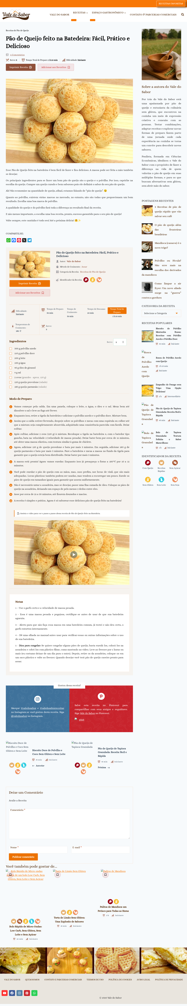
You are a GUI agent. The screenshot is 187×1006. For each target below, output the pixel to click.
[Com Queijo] (86, 279)
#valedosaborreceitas (52, 708)
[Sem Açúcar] (19, 921)
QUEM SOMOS (32, 979)
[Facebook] (13, 240)
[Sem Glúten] (92, 279)
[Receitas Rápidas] (13, 921)
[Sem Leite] (31, 921)
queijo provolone (30, 382)
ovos (30, 377)
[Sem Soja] (99, 279)
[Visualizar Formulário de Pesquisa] (182, 14)
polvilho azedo (25, 348)
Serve (110, 342)
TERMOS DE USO (95, 979)
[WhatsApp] (8, 240)
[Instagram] (19, 993)
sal (17, 372)
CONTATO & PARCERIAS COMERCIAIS (153, 14)
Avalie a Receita (18, 800)
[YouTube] (5, 993)
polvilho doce (24, 353)
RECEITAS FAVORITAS (171, 3)
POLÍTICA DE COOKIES (120, 979)
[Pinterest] (19, 240)
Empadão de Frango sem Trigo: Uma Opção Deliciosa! (168, 388)
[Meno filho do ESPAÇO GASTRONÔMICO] (92, 20)
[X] (24, 240)
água (19, 363)
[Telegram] (29, 240)
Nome (14, 847)
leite (19, 358)
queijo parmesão (30, 386)
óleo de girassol (25, 367)
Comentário (17, 810)
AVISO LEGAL (143, 979)
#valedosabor (28, 708)
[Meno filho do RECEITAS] (73, 20)
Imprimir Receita (18, 67)
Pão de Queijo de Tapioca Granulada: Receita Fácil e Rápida (168, 412)
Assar (84, 266)
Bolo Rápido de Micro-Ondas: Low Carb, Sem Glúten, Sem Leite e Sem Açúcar (25, 930)
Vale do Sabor (74, 261)
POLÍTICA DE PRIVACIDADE (169, 979)
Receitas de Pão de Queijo (17, 30)
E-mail (77, 847)
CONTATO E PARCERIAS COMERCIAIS (63, 979)
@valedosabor (19, 716)
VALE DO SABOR (59, 14)
